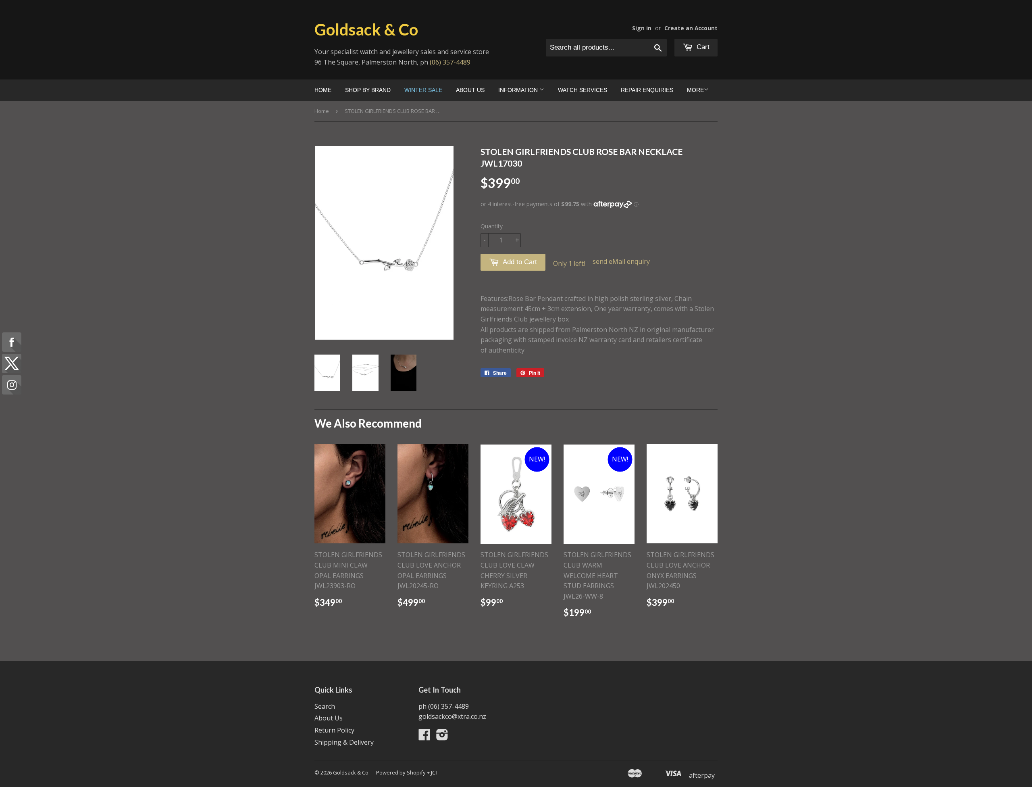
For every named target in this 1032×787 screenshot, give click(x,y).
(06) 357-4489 (450, 62)
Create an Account (691, 28)
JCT (434, 772)
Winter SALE (423, 90)
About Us (470, 90)
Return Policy (334, 730)
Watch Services (582, 90)
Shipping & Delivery (344, 742)
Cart (702, 47)
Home (322, 90)
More (695, 90)
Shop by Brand (368, 90)
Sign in (641, 28)
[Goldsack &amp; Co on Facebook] (424, 737)
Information (518, 90)
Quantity (492, 226)
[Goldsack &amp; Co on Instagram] (442, 737)
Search (324, 706)
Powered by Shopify (401, 772)
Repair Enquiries (647, 90)
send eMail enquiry (621, 261)
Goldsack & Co (366, 29)
